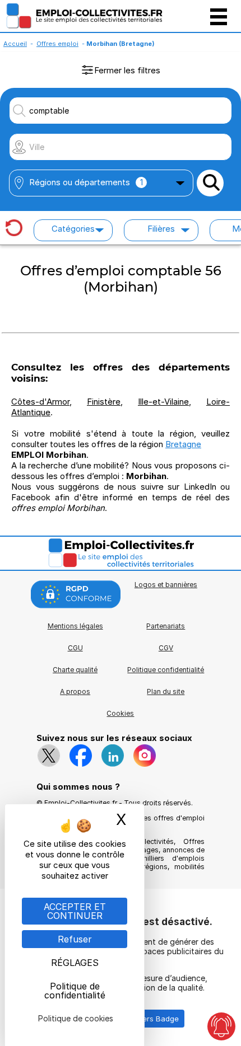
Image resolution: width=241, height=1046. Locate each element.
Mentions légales (75, 626)
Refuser (75, 939)
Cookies (120, 713)
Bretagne (183, 444)
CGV (166, 648)
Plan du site (165, 691)
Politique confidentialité (165, 669)
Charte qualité (75, 669)
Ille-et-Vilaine (163, 401)
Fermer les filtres (127, 70)
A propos (75, 691)
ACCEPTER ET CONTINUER (75, 911)
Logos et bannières (166, 584)
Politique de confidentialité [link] (74, 991)
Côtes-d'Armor (40, 401)
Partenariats (165, 626)
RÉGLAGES (75, 962)
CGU (75, 648)
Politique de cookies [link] (75, 1018)
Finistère (104, 401)
